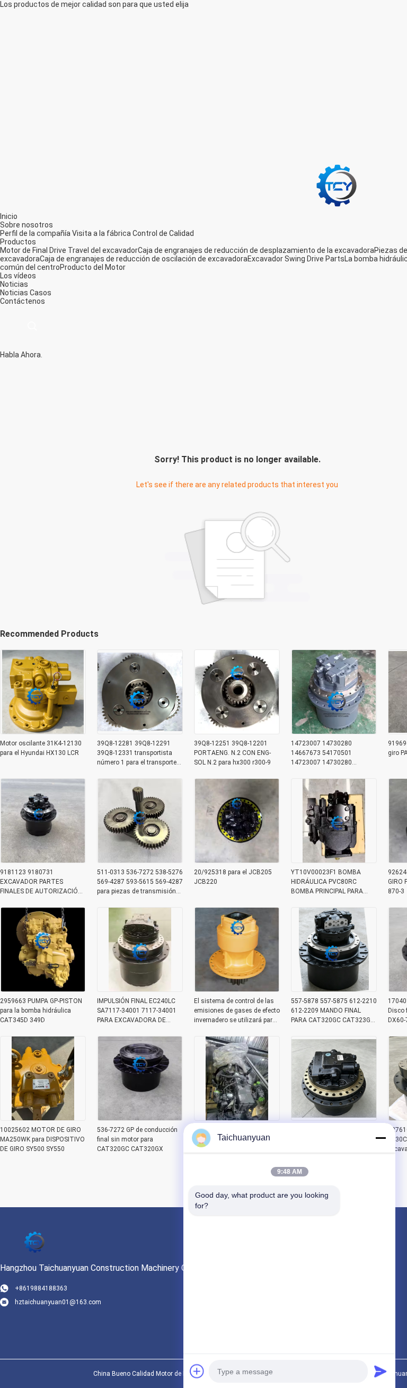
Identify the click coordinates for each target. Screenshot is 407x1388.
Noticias (14, 292)
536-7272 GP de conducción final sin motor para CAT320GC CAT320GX (137, 1139)
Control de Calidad (163, 233)
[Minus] (380, 1137)
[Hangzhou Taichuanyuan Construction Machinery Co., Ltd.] (336, 185)
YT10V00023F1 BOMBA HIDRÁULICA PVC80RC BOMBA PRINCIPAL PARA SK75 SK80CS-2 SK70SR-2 (328, 882)
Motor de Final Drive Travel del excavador (69, 250)
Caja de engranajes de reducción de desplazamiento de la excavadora (256, 250)
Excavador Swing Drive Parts (295, 258)
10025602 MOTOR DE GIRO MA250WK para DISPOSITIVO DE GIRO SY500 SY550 (42, 1139)
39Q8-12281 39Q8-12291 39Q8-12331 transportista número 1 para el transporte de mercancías (136, 753)
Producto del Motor (93, 267)
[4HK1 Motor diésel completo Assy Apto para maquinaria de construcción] (236, 1117)
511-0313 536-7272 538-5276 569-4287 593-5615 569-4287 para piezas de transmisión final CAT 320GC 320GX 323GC (140, 882)
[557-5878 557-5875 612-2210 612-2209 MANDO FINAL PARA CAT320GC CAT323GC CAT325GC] (333, 989)
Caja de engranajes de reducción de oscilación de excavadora (143, 258)
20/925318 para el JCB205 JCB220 (233, 876)
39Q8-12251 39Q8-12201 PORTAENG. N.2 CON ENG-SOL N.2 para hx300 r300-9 (232, 753)
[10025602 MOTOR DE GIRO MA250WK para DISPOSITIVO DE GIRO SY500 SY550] (43, 1117)
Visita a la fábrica (101, 233)
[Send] (380, 1371)
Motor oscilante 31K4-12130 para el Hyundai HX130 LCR (41, 748)
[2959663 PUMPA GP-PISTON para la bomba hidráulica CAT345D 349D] (43, 989)
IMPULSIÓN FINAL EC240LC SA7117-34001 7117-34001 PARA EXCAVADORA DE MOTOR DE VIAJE (136, 1011)
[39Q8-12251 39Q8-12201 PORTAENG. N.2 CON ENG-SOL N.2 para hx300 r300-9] (236, 731)
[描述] (32, 326)
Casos (40, 292)
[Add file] (197, 1371)
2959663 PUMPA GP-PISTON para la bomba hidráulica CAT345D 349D (41, 1010)
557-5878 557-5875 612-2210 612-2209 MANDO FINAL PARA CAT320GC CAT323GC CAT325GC (334, 1011)
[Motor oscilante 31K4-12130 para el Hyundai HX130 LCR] (43, 731)
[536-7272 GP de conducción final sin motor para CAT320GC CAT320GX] (140, 1117)
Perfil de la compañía (35, 233)
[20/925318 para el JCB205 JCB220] (236, 860)
